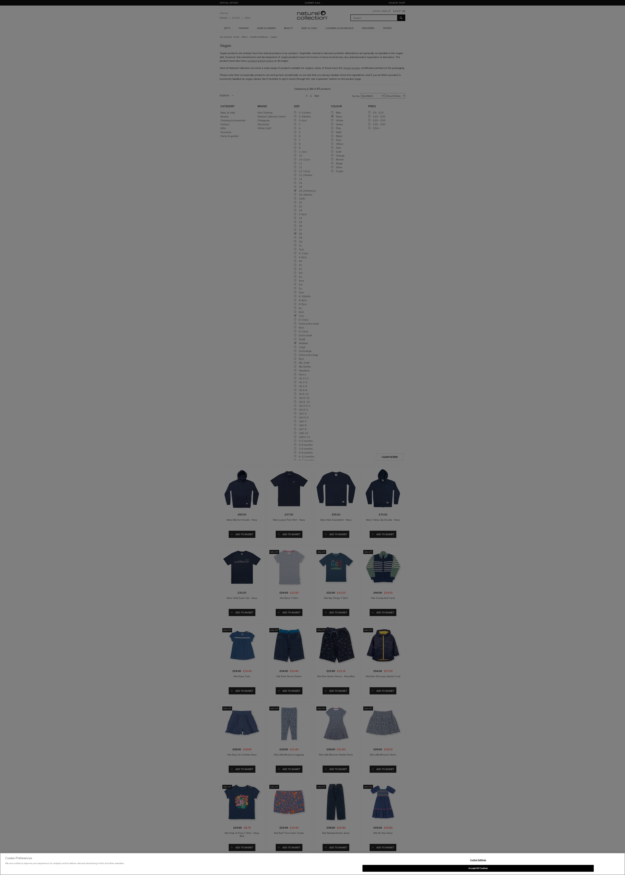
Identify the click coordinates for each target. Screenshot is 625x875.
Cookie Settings (478, 860)
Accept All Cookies (478, 868)
